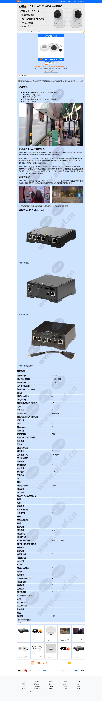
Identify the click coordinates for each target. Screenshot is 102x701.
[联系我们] (45, 71)
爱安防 (21, 1)
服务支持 (69, 1)
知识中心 (51, 684)
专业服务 (51, 686)
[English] (48, 71)
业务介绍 (78, 684)
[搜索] (84, 32)
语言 (83, 1)
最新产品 (23, 688)
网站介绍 (78, 683)
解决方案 (65, 1)
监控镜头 (23, 684)
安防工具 (51, 683)
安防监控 (28, 31)
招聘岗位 (78, 686)
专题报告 (65, 684)
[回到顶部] (51, 663)
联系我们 (78, 688)
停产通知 (65, 688)
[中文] (51, 71)
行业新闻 (65, 683)
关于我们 (79, 1)
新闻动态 (74, 1)
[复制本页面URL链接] (53, 71)
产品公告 (65, 686)
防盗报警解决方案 (37, 686)
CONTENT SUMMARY (22, 75)
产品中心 (60, 1)
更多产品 (19, 622)
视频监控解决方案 (37, 683)
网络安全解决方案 (37, 688)
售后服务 (51, 688)
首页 (18, 31)
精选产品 (23, 686)
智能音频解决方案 (37, 684)
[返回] (56, 71)
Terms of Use (54, 691)
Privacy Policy (48, 691)
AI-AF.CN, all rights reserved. (30, 691)
